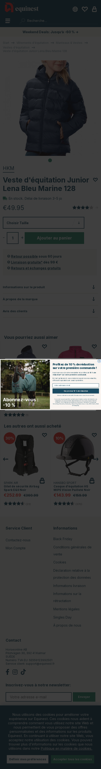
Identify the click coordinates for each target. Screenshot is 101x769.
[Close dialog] (99, 361)
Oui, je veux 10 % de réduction (76, 391)
